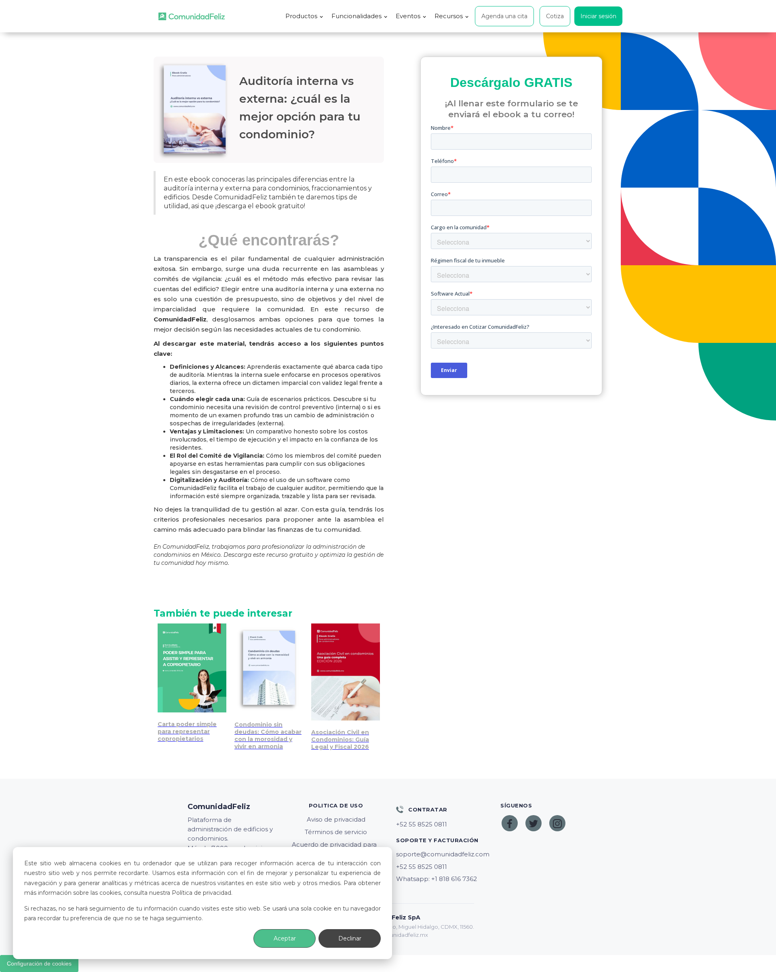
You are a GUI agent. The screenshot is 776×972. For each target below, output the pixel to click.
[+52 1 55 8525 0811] (440, 824)
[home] (192, 16)
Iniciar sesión (598, 16)
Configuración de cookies (39, 963)
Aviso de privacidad (336, 819)
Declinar (349, 938)
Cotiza (555, 16)
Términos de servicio (336, 832)
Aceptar (285, 938)
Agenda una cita (504, 16)
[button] (304, 16)
